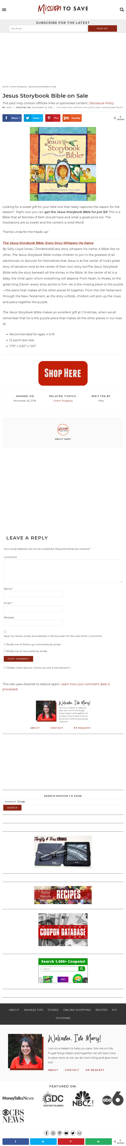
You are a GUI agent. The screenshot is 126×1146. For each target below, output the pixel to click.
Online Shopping (63, 400)
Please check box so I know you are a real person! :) (38, 667)
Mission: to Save (63, 9)
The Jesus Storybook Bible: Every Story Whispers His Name (48, 243)
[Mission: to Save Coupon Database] (63, 947)
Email (8, 603)
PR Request (82, 728)
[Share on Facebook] (15, 1141)
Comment (10, 557)
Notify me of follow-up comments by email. (34, 644)
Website (9, 617)
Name (8, 588)
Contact (56, 728)
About (35, 728)
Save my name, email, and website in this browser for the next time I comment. (53, 636)
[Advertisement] (63, 58)
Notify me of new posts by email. (27, 651)
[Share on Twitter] (43, 1141)
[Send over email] (98, 1141)
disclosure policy (112, 107)
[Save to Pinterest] (71, 1141)
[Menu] (4, 10)
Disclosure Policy (101, 103)
